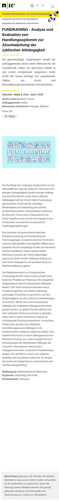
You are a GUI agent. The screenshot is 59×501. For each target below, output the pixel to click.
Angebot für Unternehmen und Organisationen (20, 19)
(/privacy (15, 476)
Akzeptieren (41, 495)
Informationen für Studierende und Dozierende (20, 23)
